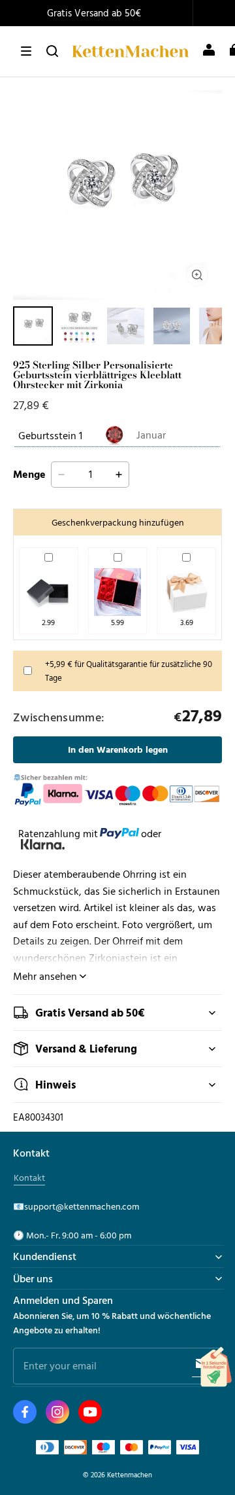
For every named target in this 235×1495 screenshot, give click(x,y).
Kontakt (29, 1177)
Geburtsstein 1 (50, 435)
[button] (26, 51)
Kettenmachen (129, 1474)
